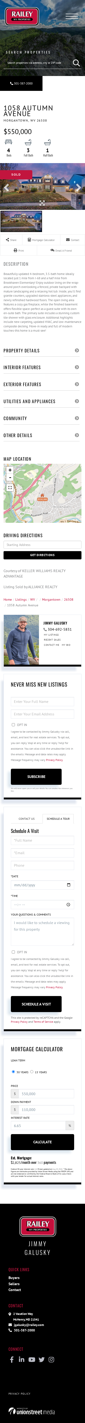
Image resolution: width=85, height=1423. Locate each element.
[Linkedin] (21, 1360)
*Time (14, 896)
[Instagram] (51, 1360)
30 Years (22, 1072)
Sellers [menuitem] (14, 1283)
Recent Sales (52, 639)
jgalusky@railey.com (28, 1324)
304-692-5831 (60, 629)
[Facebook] (11, 1360)
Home (8, 599)
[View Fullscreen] (9, 487)
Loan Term (18, 1060)
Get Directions (42, 555)
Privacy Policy (54, 760)
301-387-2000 (23, 83)
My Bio (66, 644)
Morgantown (51, 599)
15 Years (40, 1072)
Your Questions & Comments (31, 914)
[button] (75, 62)
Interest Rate (20, 1117)
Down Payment (21, 1102)
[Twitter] (41, 1360)
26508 (68, 599)
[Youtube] (31, 1360)
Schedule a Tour (58, 818)
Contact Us (26, 818)
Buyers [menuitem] (14, 1277)
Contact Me (51, 644)
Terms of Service (43, 1021)
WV (32, 599)
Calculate (42, 1142)
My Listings (51, 634)
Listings (21, 599)
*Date (14, 876)
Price (14, 1086)
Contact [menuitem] (14, 1289)
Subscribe (36, 776)
